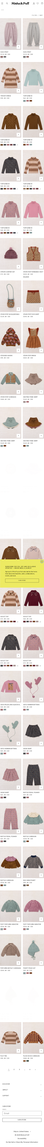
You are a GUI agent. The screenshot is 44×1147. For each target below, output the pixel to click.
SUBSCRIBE (22, 580)
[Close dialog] (41, 561)
